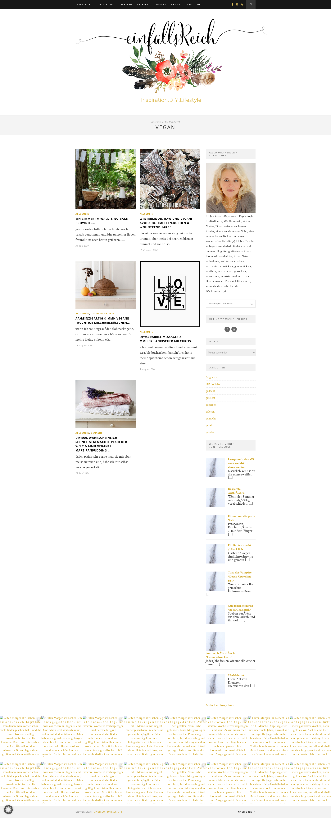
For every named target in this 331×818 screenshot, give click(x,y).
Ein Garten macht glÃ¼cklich (239, 547)
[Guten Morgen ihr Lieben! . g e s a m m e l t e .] (145, 736)
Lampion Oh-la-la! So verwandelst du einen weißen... (241, 463)
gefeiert (210, 398)
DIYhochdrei (105, 4)
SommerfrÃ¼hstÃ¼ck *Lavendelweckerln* (220, 655)
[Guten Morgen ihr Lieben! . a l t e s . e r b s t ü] (269, 736)
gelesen (143, 4)
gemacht (160, 4)
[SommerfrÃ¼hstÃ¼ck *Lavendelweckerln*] (215, 650)
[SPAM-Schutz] (215, 693)
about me (194, 4)
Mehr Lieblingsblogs (220, 705)
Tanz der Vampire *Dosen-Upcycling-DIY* (240, 577)
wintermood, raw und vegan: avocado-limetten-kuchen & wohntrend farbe (166, 223)
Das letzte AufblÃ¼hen (236, 491)
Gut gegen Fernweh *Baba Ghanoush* (240, 608)
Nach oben (245, 811)
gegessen (125, 4)
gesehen (210, 432)
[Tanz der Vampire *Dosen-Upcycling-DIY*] (215, 590)
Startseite (83, 4)
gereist (176, 4)
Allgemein (82, 213)
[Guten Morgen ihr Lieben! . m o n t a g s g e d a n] (62, 736)
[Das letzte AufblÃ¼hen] (215, 506)
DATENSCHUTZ (114, 811)
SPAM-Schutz (237, 675)
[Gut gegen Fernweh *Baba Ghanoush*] (215, 623)
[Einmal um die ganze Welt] (215, 533)
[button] (8, 809)
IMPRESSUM (99, 811)
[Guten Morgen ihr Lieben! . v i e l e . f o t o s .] (103, 736)
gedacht (210, 391)
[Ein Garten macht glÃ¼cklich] (215, 563)
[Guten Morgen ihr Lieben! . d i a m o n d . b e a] (20, 736)
